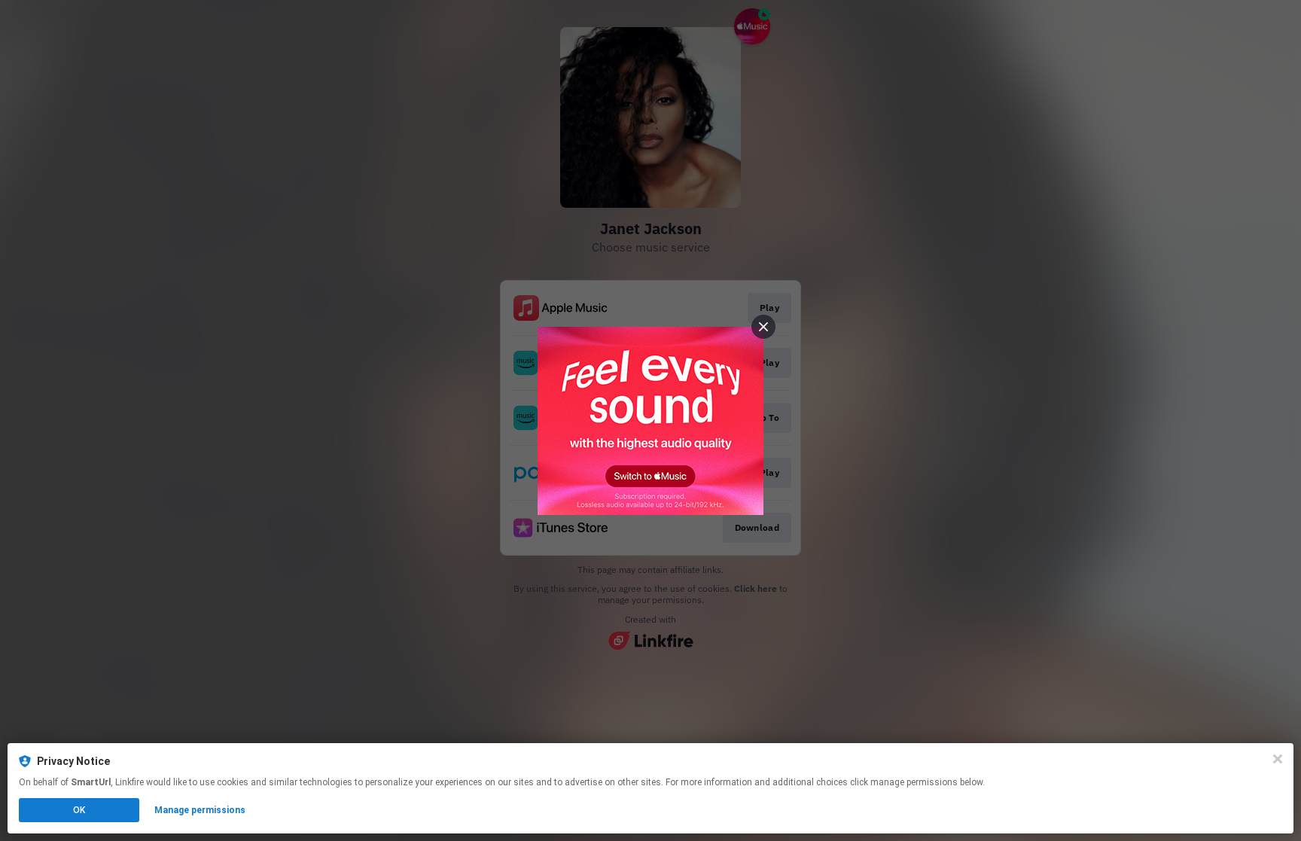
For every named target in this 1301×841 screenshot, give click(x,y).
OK (79, 810)
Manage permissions (199, 810)
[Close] (1278, 759)
